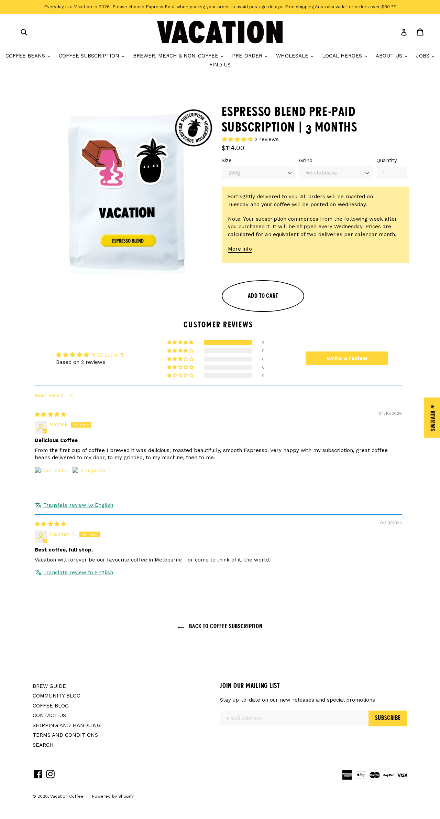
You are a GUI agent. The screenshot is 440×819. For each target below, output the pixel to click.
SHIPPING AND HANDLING (67, 725)
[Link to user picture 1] (51, 483)
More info (240, 249)
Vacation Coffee (67, 796)
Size (227, 160)
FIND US (220, 65)
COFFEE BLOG (51, 706)
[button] (238, 139)
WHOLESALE (296, 55)
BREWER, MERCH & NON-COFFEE (180, 55)
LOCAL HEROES (346, 55)
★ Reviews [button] (432, 417)
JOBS (427, 55)
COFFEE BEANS (30, 55)
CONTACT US (49, 715)
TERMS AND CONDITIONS (65, 735)
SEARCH (43, 745)
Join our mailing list (250, 686)
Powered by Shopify (113, 796)
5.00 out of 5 (108, 355)
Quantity (386, 160)
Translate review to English (78, 505)
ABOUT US (393, 55)
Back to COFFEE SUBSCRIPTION (225, 626)
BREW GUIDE (49, 686)
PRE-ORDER (251, 55)
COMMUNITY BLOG (56, 696)
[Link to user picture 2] (88, 483)
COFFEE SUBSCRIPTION (93, 55)
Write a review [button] (347, 358)
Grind (305, 160)
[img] (50, 414)
